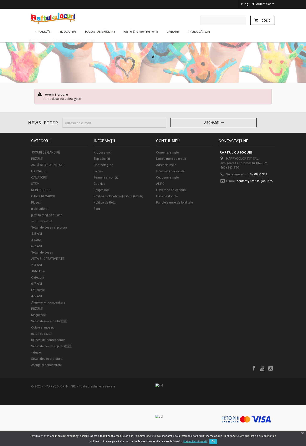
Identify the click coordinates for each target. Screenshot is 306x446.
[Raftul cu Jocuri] (69, 18)
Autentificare (265, 4)
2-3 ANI (36, 265)
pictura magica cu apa (46, 215)
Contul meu (168, 141)
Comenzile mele (167, 152)
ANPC (160, 184)
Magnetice (38, 315)
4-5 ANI (36, 234)
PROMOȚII (43, 31)
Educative (38, 290)
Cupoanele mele (167, 177)
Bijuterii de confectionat (48, 340)
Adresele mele (166, 165)
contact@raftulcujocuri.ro (255, 181)
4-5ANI (36, 240)
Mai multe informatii (195, 441)
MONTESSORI (40, 190)
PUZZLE (37, 159)
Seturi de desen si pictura (49, 227)
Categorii (37, 277)
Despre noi (101, 190)
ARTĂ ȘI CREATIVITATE (141, 31)
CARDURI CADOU (43, 196)
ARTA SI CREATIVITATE (47, 259)
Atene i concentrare (48, 302)
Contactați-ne (103, 165)
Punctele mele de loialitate (174, 202)
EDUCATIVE (68, 31)
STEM (35, 184)
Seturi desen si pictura (47, 359)
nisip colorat (40, 209)
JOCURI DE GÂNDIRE (100, 31)
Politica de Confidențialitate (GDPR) (118, 196)
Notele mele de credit (171, 159)
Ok (213, 441)
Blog (245, 4)
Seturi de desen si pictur (51, 346)
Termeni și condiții (106, 177)
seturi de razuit (41, 221)
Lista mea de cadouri (171, 190)
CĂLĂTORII (39, 177)
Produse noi (102, 152)
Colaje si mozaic (43, 327)
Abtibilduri (38, 271)
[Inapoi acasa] (153, 56)
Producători (199, 31)
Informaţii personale (170, 171)
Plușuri (36, 202)
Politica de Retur (105, 202)
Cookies (99, 184)
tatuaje (36, 352)
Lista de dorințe (167, 196)
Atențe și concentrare (46, 365)
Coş (265, 20)
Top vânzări (102, 159)
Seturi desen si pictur (49, 321)
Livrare (98, 171)
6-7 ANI (36, 246)
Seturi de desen (42, 252)
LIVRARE (173, 31)
